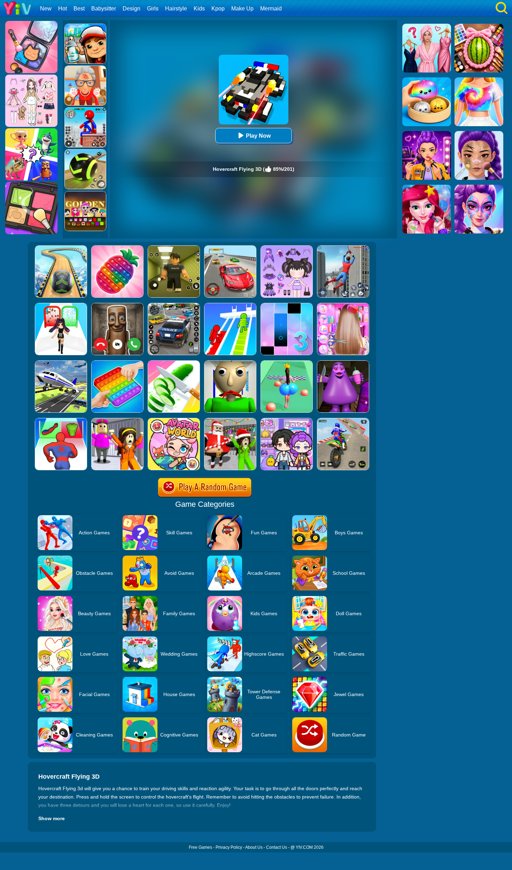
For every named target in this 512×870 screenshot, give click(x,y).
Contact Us (276, 847)
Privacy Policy (229, 847)
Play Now (258, 136)
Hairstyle (176, 9)
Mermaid (271, 9)
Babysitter (103, 9)
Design (131, 9)
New (46, 9)
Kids (199, 9)
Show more (51, 818)
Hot (62, 9)
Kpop (218, 9)
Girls (152, 9)
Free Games (200, 847)
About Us (254, 847)
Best (79, 9)
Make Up (242, 9)
